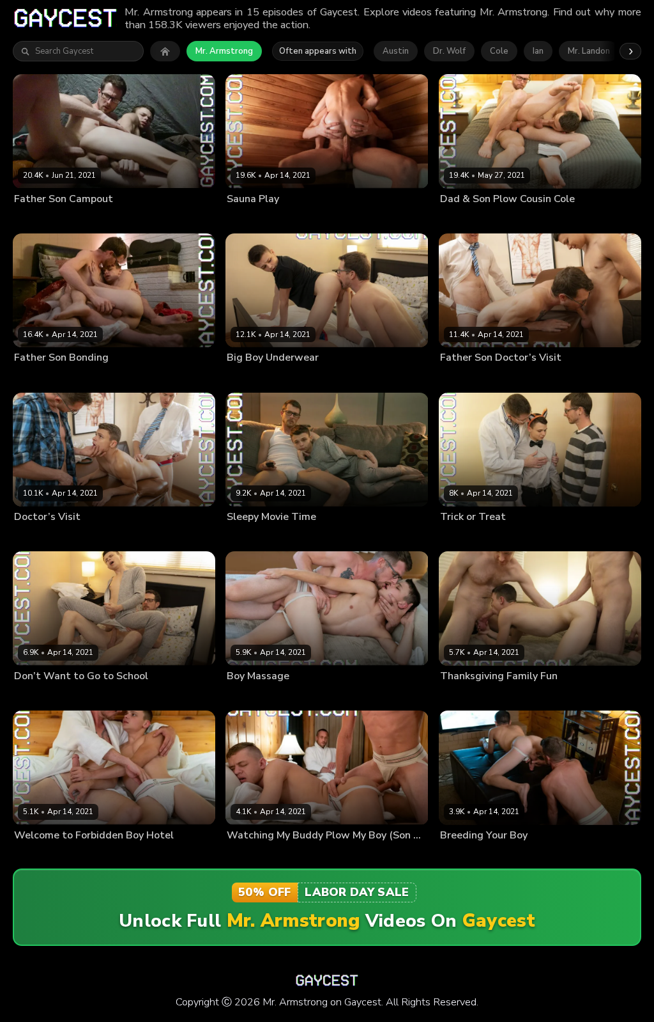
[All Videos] (165, 51)
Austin (396, 51)
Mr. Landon (589, 51)
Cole (499, 51)
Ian (538, 51)
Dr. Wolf (449, 51)
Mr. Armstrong (224, 51)
